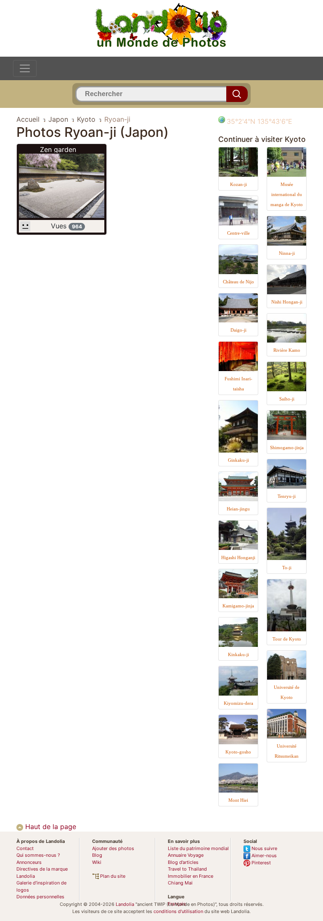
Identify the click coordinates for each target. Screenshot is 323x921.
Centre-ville (238, 232)
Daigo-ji (238, 329)
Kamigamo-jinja (238, 605)
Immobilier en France (190, 876)
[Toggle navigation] (25, 68)
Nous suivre (263, 848)
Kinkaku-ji (238, 654)
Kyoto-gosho (238, 751)
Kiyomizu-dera (238, 703)
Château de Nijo (238, 281)
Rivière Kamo (286, 350)
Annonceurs (29, 862)
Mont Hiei (238, 800)
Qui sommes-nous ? (38, 855)
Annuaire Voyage (186, 855)
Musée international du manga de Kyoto (286, 194)
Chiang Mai (180, 883)
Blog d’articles (183, 862)
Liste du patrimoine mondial (198, 848)
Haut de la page (49, 826)
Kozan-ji (238, 184)
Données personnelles (40, 897)
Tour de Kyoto (287, 638)
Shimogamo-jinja (287, 447)
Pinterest (260, 863)
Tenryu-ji (287, 496)
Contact (25, 848)
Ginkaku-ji (238, 460)
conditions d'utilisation (178, 911)
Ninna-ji (287, 253)
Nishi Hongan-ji (286, 301)
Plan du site (112, 876)
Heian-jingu (238, 508)
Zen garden (58, 149)
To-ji (286, 567)
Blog (97, 855)
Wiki (96, 862)
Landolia (125, 904)
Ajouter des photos (113, 848)
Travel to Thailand (187, 869)
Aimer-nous (263, 855)
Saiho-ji (286, 398)
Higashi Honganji (238, 557)
